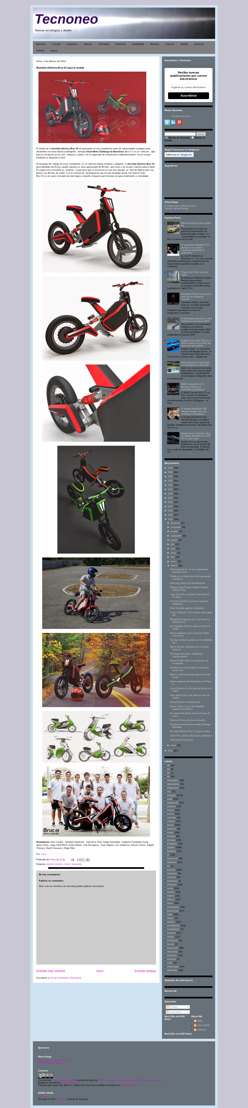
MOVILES (154, 44)
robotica (171, 922)
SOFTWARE (103, 44)
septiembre (176, 536)
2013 (170, 750)
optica (170, 903)
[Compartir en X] (85, 859)
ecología (171, 836)
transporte (76, 864)
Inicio (99, 971)
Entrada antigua (145, 971)
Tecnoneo (66, 18)
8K (168, 776)
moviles (171, 892)
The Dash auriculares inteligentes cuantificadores (186, 655)
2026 (170, 468)
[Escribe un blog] (81, 859)
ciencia (170, 810)
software (171, 933)
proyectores (173, 910)
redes (170, 914)
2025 (170, 472)
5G (168, 769)
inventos (59, 864)
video (169, 963)
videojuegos (173, 966)
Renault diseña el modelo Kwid (185, 702)
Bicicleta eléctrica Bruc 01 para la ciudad (190, 731)
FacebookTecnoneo (180, 116)
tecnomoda (172, 948)
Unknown (201, 1029)
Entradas (173, 1007)
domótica (171, 829)
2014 (170, 519)
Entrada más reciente (50, 971)
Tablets (170, 936)
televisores (172, 951)
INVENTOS (121, 44)
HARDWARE (138, 44)
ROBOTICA (72, 44)
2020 (170, 493)
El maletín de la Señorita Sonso (180, 206)
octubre (174, 531)
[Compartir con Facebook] (88, 859)
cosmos (171, 821)
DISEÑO (184, 44)
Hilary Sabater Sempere (63, 1080)
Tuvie (43, 854)
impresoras (172, 858)
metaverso (172, 881)
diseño (50, 864)
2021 (170, 489)
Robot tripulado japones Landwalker (187, 608)
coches (170, 814)
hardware (171, 851)
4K (168, 765)
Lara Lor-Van (203, 1025)
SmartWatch (173, 929)
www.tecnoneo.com (70, 1082)
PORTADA (41, 44)
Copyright (61, 1099)
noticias (171, 899)
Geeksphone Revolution (181, 740)
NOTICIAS (199, 44)
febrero (174, 565)
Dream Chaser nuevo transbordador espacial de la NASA (187, 707)
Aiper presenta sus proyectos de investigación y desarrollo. (195, 363)
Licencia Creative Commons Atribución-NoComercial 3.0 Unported (130, 1080)
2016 (170, 510)
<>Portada (43, 1096)
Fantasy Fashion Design (176, 208)
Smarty (54, 51)
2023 (170, 480)
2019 (170, 498)
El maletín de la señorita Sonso (53, 1060)
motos (67, 864)
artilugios (171, 795)
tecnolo (170, 944)
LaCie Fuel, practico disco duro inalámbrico (191, 735)
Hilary (200, 1021)
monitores (172, 884)
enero (173, 745)
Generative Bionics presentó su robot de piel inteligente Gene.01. (196, 296)
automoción (172, 802)
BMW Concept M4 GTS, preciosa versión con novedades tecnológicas (193, 387)
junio (173, 548)
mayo (173, 553)
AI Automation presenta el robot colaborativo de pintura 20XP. (196, 320)
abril (173, 557)
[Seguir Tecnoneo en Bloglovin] (179, 156)
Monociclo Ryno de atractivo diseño (187, 720)
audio (169, 799)
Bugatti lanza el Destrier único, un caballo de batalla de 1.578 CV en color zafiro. (196, 436)
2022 (170, 485)
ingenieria (171, 862)
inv (168, 866)
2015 (170, 515)
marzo (174, 561)
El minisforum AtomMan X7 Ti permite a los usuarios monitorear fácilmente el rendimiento (195, 249)
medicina (171, 877)
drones (170, 832)
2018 (170, 502)
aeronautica (172, 780)
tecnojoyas (172, 940)
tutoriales (171, 959)
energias (171, 840)
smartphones (173, 925)
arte (169, 791)
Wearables (172, 970)
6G (168, 773)
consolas (171, 817)
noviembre (176, 527)
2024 (170, 476)
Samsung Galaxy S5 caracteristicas (187, 583)
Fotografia (172, 843)
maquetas (172, 873)
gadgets (171, 847)
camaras (171, 806)
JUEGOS (40, 51)
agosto (174, 540)
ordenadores (173, 907)
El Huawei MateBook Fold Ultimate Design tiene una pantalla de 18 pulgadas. (193, 411)
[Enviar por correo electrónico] (78, 859)
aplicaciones (173, 784)
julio (173, 544)
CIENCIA (88, 44)
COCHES (56, 44)
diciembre (175, 523)
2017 (170, 506)
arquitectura (173, 788)
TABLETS (169, 44)
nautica (170, 895)
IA (168, 855)
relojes (170, 918)
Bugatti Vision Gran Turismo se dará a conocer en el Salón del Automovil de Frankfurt (196, 343)
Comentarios (175, 1012)
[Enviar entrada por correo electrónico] (72, 859)
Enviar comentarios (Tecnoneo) (65, 978)
